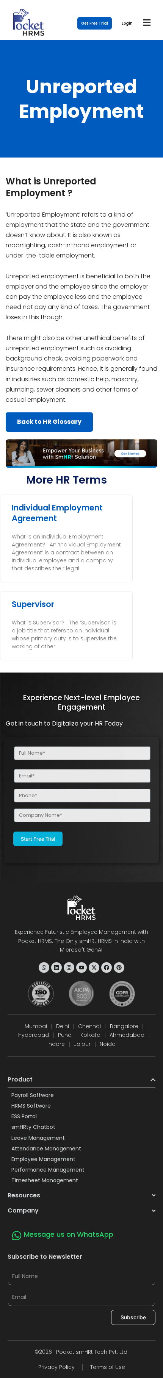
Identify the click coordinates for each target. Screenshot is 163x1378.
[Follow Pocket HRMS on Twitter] (94, 967)
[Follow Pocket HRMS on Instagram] (69, 967)
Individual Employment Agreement (57, 512)
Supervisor (33, 604)
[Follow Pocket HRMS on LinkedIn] (56, 967)
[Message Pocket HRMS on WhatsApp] (44, 967)
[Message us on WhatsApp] (16, 1235)
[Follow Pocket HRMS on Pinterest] (119, 967)
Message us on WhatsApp (68, 1234)
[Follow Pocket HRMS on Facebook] (106, 967)
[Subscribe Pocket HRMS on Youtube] (81, 967)
